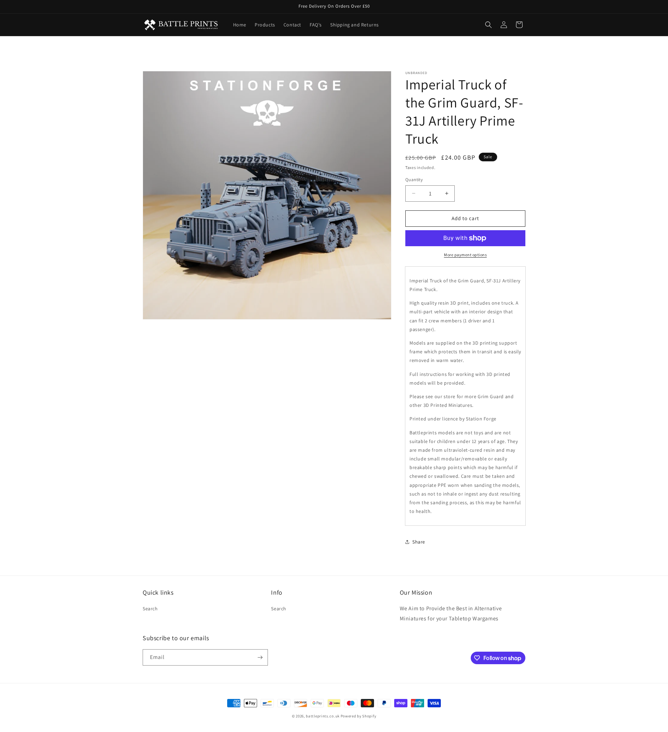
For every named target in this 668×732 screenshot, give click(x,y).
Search (150, 608)
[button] (488, 24)
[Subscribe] (260, 657)
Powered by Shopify (358, 716)
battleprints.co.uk (323, 716)
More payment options (465, 254)
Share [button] (418, 542)
